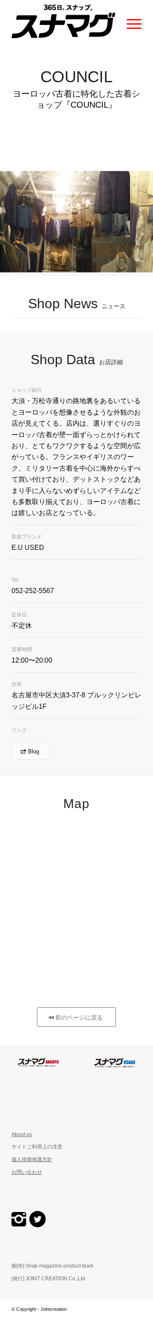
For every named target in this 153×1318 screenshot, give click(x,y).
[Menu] (130, 21)
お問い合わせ (26, 1172)
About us (21, 1134)
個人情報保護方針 (31, 1159)
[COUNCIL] (121, 273)
